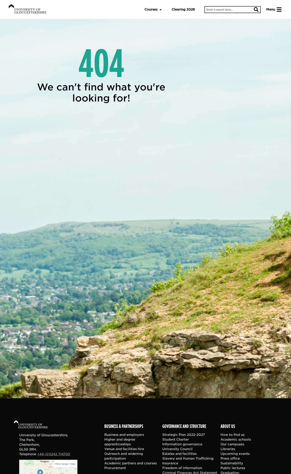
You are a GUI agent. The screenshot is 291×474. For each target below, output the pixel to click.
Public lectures (233, 468)
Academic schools (236, 439)
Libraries (228, 449)
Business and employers (124, 435)
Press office (230, 458)
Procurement (115, 468)
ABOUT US (228, 426)
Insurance (170, 463)
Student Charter (175, 439)
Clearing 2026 (183, 9)
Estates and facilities (179, 454)
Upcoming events (235, 454)
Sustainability (232, 463)
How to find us (232, 435)
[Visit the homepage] (27, 9)
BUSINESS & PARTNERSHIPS (123, 426)
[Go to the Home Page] (34, 425)
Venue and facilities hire (124, 449)
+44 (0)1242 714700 (53, 454)
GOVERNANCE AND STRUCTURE (184, 426)
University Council (177, 449)
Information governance (182, 444)
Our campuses (232, 444)
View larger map (65, 463)
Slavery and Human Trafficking (187, 458)
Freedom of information (182, 468)
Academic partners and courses (130, 463)
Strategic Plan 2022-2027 (183, 435)
